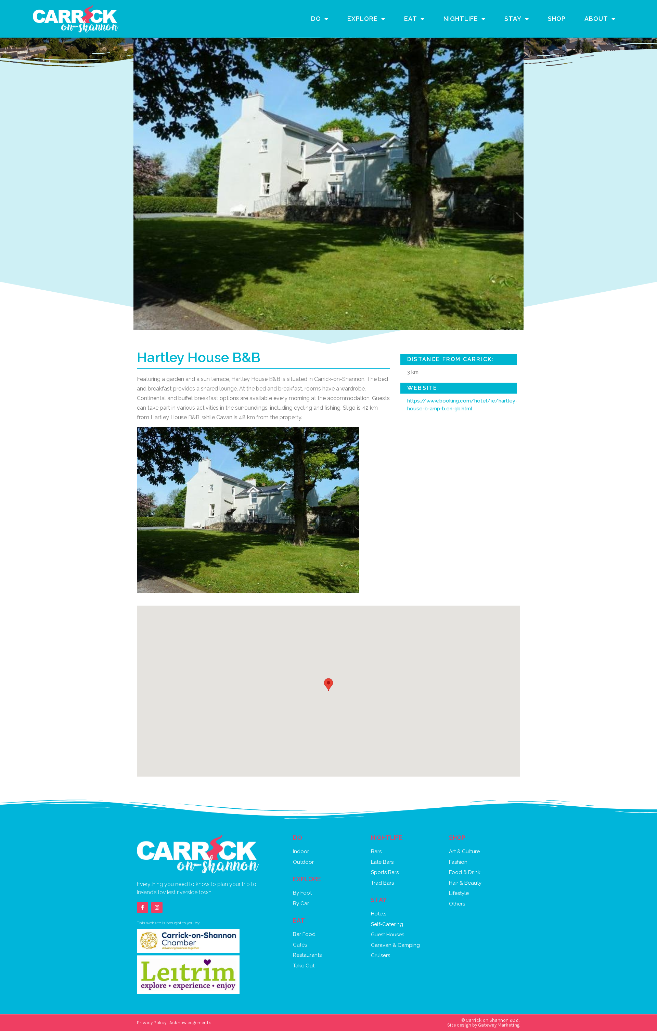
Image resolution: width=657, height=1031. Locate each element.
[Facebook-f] (142, 907)
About (596, 18)
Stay (512, 18)
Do (316, 18)
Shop (557, 18)
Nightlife (460, 18)
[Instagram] (157, 907)
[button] (328, 684)
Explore (362, 18)
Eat (410, 18)
